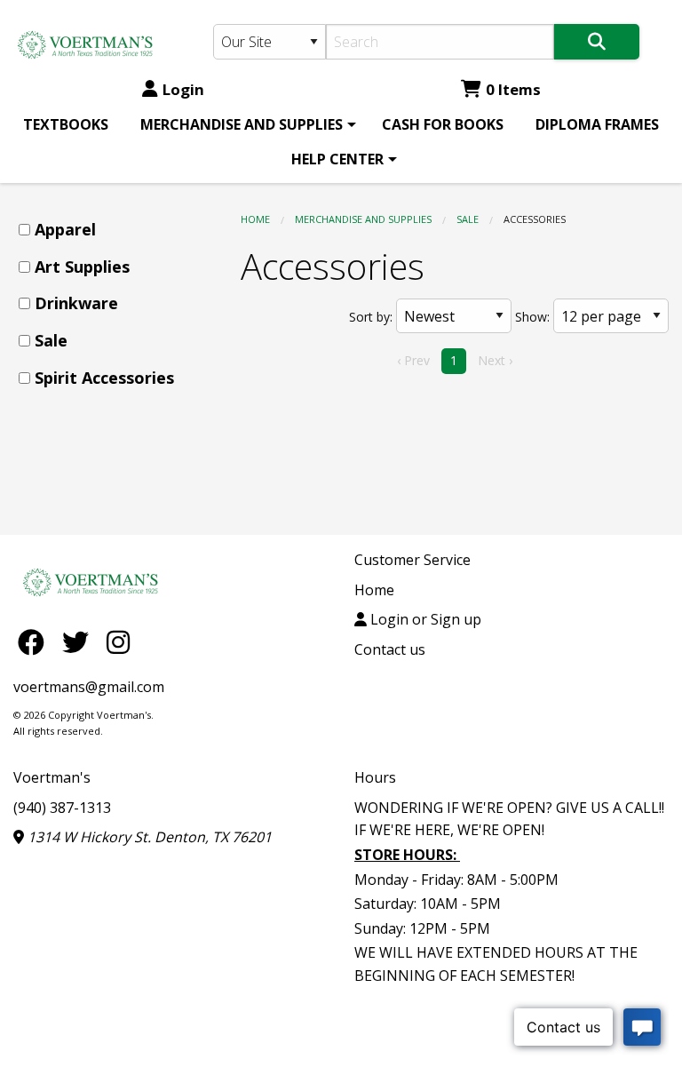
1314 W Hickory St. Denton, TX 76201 (148, 837)
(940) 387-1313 (62, 807)
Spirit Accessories (104, 377)
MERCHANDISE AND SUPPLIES (241, 124)
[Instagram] (118, 641)
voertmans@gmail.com (88, 687)
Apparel (65, 229)
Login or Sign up (424, 619)
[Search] (596, 42)
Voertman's (52, 777)
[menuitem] (66, 124)
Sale (467, 219)
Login (183, 89)
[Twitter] (80, 641)
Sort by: (371, 316)
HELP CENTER (337, 159)
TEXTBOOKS (65, 124)
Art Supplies (82, 266)
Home (255, 219)
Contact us (389, 649)
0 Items (513, 89)
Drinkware (76, 303)
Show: (532, 316)
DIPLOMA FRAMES (597, 124)
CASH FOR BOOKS (443, 124)
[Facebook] (35, 641)
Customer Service (412, 559)
